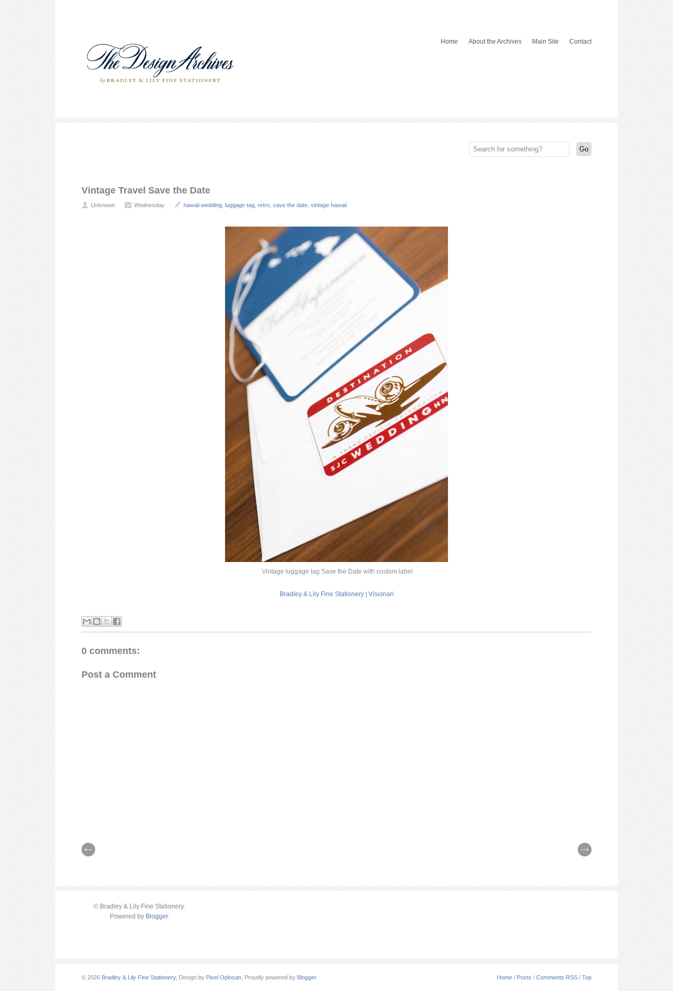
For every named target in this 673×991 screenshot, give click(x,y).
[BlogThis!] (96, 621)
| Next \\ (585, 849)
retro (264, 205)
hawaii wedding (202, 205)
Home (449, 41)
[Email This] (86, 621)
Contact (580, 41)
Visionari (381, 594)
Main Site (545, 41)
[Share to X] (106, 621)
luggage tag (239, 205)
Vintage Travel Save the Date (145, 190)
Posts (524, 977)
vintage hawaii (328, 205)
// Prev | (88, 849)
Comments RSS (556, 977)
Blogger (157, 916)
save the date (290, 205)
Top (587, 977)
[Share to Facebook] (116, 621)
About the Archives (495, 41)
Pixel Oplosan (223, 977)
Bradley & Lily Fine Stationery (322, 594)
